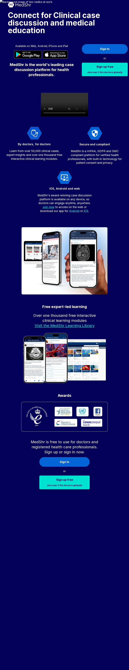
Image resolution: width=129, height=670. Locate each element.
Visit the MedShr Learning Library (65, 325)
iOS (86, 211)
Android (74, 211)
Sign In (104, 49)
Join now (48, 207)
